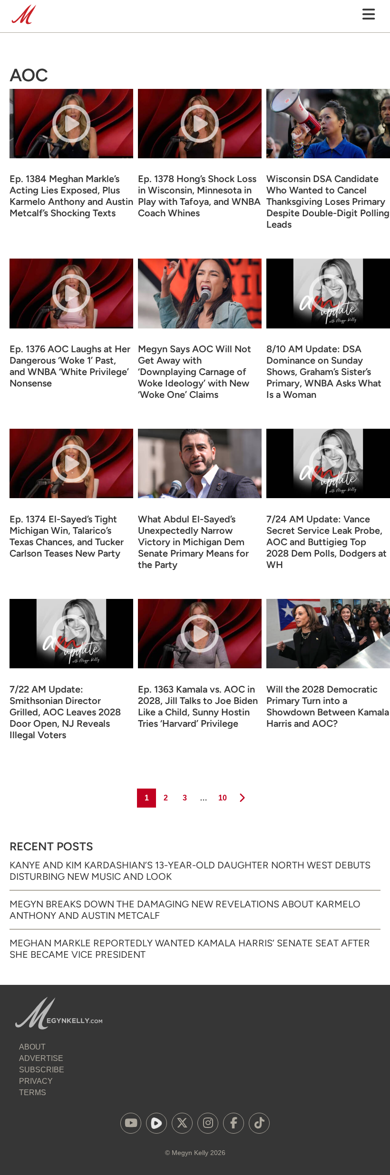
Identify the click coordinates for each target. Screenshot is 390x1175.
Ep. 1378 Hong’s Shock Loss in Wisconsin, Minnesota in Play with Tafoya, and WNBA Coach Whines (199, 196)
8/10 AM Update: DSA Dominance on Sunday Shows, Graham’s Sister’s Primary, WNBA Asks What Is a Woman (323, 371)
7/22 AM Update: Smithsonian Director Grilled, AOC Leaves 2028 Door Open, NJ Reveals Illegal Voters (65, 712)
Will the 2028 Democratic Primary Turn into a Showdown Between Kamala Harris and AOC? (327, 706)
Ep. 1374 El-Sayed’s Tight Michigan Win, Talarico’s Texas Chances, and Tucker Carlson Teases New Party (67, 536)
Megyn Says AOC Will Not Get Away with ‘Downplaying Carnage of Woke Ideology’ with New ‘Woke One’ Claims (194, 371)
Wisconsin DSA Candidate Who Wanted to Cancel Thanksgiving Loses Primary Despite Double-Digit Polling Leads (328, 201)
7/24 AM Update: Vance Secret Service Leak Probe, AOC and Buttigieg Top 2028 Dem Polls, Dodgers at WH (326, 541)
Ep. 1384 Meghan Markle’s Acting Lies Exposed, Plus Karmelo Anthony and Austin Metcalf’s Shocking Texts (71, 196)
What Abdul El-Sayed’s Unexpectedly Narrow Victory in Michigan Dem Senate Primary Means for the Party (193, 541)
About (32, 1047)
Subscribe (41, 1070)
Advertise (41, 1058)
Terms (32, 1092)
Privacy (36, 1081)
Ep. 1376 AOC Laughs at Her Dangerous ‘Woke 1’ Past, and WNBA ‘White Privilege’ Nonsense (70, 366)
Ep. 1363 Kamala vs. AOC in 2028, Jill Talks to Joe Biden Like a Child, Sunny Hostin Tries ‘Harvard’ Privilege (198, 706)
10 (222, 797)
